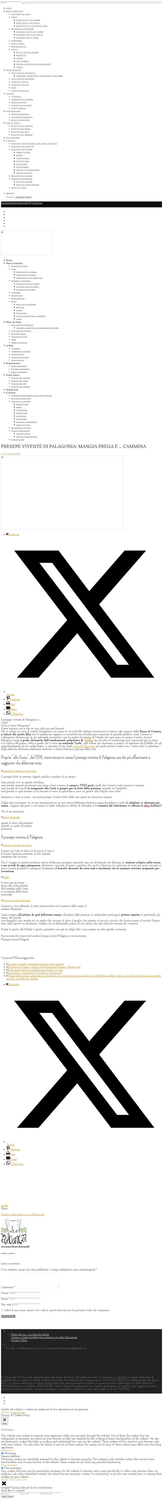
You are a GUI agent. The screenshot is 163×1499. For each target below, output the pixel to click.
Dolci (14, 49)
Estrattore (22, 161)
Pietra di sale (24, 173)
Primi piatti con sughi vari (31, 26)
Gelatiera (22, 164)
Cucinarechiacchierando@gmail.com (22, 202)
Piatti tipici (13, 123)
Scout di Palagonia (83, 746)
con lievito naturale (23, 73)
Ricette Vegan (24, 182)
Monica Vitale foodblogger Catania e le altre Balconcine (44, 1337)
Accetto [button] (5, 1412)
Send (4, 1497)
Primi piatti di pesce (28, 23)
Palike (88, 740)
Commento (8, 1287)
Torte (19, 67)
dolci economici (20, 120)
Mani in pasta (13, 70)
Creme (19, 58)
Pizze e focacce (20, 91)
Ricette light (19, 188)
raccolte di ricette (22, 146)
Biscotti (21, 55)
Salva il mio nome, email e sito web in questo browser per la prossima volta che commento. (57, 1310)
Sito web (6, 1304)
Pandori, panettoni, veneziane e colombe (39, 76)
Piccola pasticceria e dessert (33, 64)
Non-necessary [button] (9, 1465)
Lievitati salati (20, 85)
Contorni (16, 41)
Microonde (22, 167)
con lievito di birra (23, 79)
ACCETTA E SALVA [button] (14, 1479)
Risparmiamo (13, 111)
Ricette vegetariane (27, 185)
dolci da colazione (27, 52)
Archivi (10, 197)
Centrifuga (22, 158)
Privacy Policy (19, 1340)
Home (9, 8)
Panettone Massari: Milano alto (62, 967)
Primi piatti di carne (28, 20)
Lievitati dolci (19, 82)
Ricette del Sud (20, 132)
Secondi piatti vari (27, 38)
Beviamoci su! (19, 47)
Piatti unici (18, 44)
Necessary (10, 1453)
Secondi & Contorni (22, 29)
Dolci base (22, 61)
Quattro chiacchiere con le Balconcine (34, 144)
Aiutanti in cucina (21, 149)
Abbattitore (23, 152)
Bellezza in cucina (22, 176)
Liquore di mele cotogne (50, 964)
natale (4, 1205)
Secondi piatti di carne (29, 32)
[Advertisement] (77, 1186)
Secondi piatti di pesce (29, 35)
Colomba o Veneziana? (48, 972)
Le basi (10, 94)
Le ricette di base (21, 105)
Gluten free (12, 138)
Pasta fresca (18, 108)
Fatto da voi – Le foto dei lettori (30, 1334)
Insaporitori (18, 102)
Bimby (19, 155)
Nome (5, 1293)
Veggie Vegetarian (21, 179)
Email (5, 1298)
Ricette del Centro (22, 126)
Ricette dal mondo (22, 135)
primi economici (20, 114)
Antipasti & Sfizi (20, 14)
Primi (14, 17)
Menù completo (14, 11)
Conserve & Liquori (22, 99)
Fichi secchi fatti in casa (49, 969)
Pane (13, 88)
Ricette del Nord (21, 129)
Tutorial (16, 96)
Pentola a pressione (27, 170)
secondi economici (22, 117)
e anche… (11, 141)
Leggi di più (18, 1412)
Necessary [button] (7, 1450)
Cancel (10, 1497)
